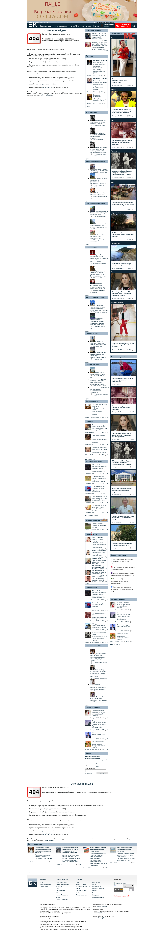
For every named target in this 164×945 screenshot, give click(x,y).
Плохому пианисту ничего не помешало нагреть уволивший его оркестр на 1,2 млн (99, 427)
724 (104, 493)
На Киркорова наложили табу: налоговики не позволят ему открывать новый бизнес (122, 111)
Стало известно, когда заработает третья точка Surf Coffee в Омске (99, 508)
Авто (77, 882)
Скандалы (90, 421)
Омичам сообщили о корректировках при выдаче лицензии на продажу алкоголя (99, 479)
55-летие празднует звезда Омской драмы (99, 733)
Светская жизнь (117, 33)
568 (103, 529)
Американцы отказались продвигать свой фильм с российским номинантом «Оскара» (100, 450)
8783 (103, 749)
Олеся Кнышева (97, 537)
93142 (79, 864)
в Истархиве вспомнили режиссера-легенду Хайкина (99, 638)
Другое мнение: (90, 768)
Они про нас (96, 882)
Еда (112, 121)
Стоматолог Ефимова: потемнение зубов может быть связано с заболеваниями (123, 581)
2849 (129, 115)
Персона (114, 151)
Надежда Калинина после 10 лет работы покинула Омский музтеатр (98, 713)
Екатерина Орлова (98, 570)
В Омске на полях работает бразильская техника (99, 525)
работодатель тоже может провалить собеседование (98, 553)
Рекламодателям (45, 884)
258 (103, 473)
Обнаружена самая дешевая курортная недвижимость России (99, 625)
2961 (103, 417)
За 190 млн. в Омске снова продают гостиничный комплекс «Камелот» (123, 234)
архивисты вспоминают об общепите (99, 618)
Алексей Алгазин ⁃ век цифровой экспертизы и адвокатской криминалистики (99, 36)
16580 (102, 454)
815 (103, 502)
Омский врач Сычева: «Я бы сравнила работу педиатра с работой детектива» (121, 293)
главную (41, 84)
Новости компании (62, 899)
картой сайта (47, 87)
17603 (106, 50)
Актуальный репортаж (95, 297)
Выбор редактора (35, 844)
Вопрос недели (92, 401)
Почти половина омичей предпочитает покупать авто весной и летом (99, 498)
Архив (88, 106)
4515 (102, 575)
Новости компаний (93, 30)
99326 (134, 862)
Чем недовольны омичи (95, 203)
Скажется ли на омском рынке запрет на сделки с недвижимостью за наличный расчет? (70, 850)
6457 (103, 738)
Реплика (89, 56)
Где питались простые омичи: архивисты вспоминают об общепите (122, 142)
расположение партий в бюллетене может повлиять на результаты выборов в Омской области (99, 565)
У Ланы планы (91, 112)
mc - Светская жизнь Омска (105, 22)
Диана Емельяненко (99, 550)
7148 (103, 432)
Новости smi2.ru (90, 459)
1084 (103, 620)
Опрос (94, 884)
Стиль (58, 897)
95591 (106, 40)
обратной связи (46, 95)
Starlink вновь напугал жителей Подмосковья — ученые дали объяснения (122, 561)
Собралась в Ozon (98, 742)
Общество (96, 26)
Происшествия (86, 26)
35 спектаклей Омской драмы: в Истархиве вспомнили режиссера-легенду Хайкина (122, 172)
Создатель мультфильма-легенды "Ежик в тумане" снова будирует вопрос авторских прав (99, 724)
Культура (72, 26)
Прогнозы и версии (94, 364)
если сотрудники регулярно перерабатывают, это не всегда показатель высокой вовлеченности (99, 543)
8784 (127, 641)
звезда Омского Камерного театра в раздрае (98, 745)
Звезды (113, 89)
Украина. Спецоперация (95, 161)
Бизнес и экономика (60, 26)
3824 (102, 549)
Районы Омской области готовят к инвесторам (98, 848)
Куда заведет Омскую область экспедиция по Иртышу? (124, 849)
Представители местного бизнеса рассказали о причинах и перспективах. (44, 856)
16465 (102, 444)
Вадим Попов (96, 559)
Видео (78, 888)
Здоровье (114, 272)
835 (130, 298)
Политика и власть (46, 26)
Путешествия (115, 38)
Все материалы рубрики (92, 515)
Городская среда (92, 333)
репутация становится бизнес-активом (99, 573)
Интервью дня (91, 247)
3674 (103, 729)
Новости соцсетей (118, 357)
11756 (102, 581)
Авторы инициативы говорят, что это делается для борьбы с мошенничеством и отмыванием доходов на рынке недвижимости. (71, 858)
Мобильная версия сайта (122, 896)
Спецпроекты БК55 (93, 646)
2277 (129, 209)
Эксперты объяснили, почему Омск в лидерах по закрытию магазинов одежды (43, 850)
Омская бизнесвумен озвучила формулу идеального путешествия (98, 489)
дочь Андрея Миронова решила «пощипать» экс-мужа (99, 440)
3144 (102, 568)
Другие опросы (89, 773)
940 (103, 512)
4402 (103, 718)
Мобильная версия (108, 25)
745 (103, 483)
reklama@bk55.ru (102, 918)
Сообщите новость (125, 25)
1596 (129, 239)
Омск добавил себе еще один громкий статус (98, 580)
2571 (103, 629)
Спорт (78, 26)
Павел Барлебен (97, 577)
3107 (102, 557)
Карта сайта (44, 886)
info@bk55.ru (101, 913)
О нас (41, 882)
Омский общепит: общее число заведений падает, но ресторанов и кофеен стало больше (123, 204)
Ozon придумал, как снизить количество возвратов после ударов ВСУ (122, 589)
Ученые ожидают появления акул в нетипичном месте (123, 568)
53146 (52, 861)
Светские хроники (93, 707)
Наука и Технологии (62, 895)
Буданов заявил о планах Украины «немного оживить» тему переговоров (123, 574)
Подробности (91, 587)
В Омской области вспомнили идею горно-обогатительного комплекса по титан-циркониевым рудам (99, 468)
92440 (106, 867)
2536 (103, 642)
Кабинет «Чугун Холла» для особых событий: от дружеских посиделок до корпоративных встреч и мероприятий (99, 46)
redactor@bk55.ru (102, 906)
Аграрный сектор (93, 520)
